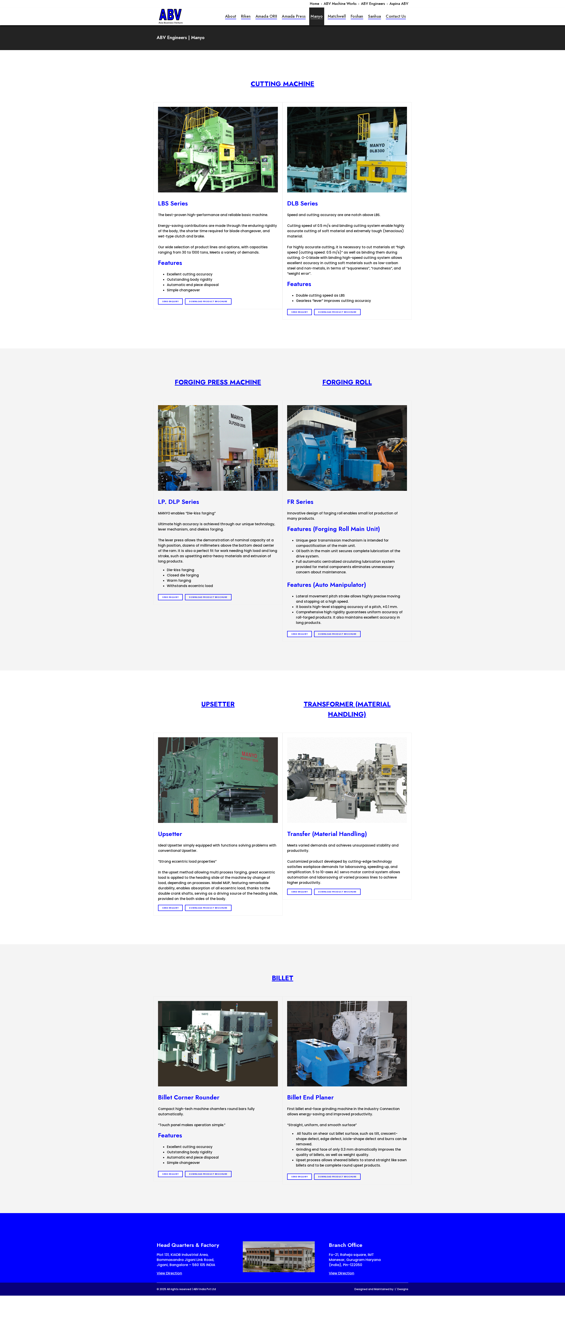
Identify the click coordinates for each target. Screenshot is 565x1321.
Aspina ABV (399, 3)
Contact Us (396, 16)
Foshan (357, 16)
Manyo (317, 16)
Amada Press (294, 16)
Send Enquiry (170, 301)
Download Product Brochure (208, 301)
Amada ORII (266, 16)
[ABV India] (170, 16)
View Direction (169, 1273)
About (230, 16)
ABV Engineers (373, 3)
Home (314, 3)
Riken (245, 16)
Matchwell (337, 16)
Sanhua (374, 16)
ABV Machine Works (340, 3)
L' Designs (401, 1289)
